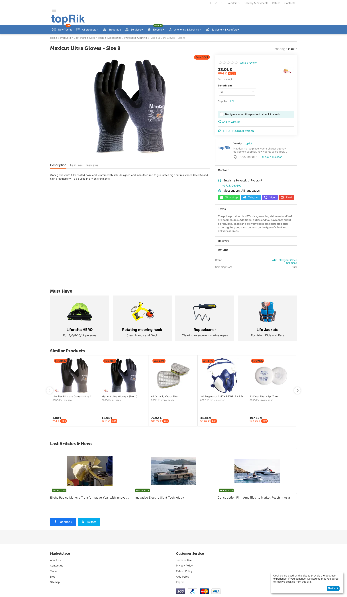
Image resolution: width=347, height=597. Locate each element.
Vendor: (238, 143)
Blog (52, 576)
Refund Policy (184, 571)
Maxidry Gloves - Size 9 (134, 396)
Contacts (289, 3)
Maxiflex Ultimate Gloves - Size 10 (239, 396)
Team (53, 571)
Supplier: (223, 101)
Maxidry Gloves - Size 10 (184, 396)
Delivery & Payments (256, 3)
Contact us (56, 565)
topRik (248, 143)
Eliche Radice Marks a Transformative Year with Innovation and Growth (89, 497)
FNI (232, 100)
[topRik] (68, 19)
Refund (276, 3)
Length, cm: (225, 85)
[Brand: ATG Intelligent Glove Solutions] (287, 70)
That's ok (333, 588)
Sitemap (55, 582)
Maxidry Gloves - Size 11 (85, 396)
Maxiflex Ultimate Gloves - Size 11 (288, 396)
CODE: (278, 49)
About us (55, 560)
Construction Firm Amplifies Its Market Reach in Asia (254, 497)
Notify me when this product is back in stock (252, 114)
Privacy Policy (184, 565)
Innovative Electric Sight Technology (159, 497)
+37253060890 (232, 185)
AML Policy (182, 576)
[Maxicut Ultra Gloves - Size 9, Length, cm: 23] (130, 106)
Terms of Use (184, 560)
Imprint (180, 582)
